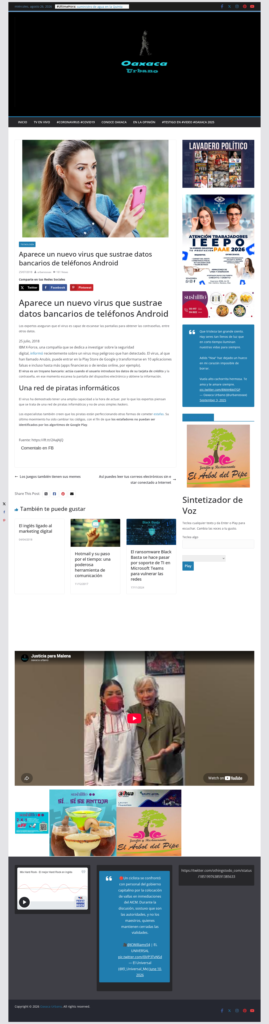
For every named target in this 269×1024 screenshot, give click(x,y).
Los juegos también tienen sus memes (50, 476)
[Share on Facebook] (4, 512)
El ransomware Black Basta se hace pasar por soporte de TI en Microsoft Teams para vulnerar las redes (151, 565)
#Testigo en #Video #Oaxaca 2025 (188, 122)
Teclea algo (190, 537)
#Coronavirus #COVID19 (76, 122)
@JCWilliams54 (138, 944)
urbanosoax (44, 272)
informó (36, 353)
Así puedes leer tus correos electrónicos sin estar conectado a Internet (135, 479)
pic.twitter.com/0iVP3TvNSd (140, 957)
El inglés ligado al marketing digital (35, 528)
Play (188, 566)
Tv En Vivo (42, 122)
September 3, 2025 (213, 400)
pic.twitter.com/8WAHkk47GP (220, 390)
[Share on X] (4, 503)
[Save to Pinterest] (4, 520)
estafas (159, 414)
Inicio (22, 122)
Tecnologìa (27, 244)
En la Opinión (144, 122)
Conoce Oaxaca (114, 122)
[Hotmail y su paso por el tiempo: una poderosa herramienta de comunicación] (95, 521)
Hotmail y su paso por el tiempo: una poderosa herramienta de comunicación (93, 564)
